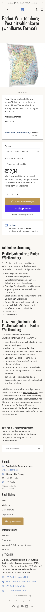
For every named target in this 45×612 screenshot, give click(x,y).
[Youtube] (22, 606)
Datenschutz (8, 509)
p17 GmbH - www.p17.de (17, 577)
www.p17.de (11, 414)
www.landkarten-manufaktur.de (21, 581)
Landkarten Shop (25, 596)
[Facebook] (13, 606)
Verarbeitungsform (14, 158)
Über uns (6, 540)
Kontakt (5, 549)
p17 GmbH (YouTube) (16, 586)
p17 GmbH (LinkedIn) (16, 590)
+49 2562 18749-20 (10, 470)
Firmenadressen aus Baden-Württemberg (21, 395)
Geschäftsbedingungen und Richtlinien (22, 601)
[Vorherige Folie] (3, 3)
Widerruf (6, 505)
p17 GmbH (11, 559)
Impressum (7, 514)
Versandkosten (21, 185)
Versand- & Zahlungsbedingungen (18, 545)
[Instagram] (17, 606)
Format (8, 146)
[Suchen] (8, 9)
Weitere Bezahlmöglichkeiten (22, 215)
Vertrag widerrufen (12, 521)
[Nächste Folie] (42, 3)
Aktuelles (6, 535)
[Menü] (3, 9)
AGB (4, 500)
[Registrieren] (39, 448)
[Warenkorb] (42, 9)
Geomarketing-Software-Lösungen (18, 405)
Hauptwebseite (30, 392)
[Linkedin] (26, 606)
